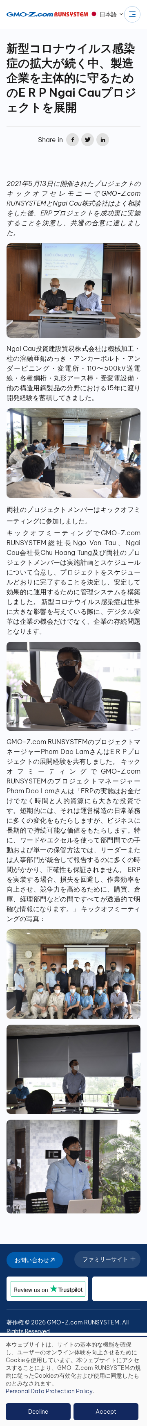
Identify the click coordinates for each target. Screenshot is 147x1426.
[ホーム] (47, 14)
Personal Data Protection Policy (49, 1391)
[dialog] (73, 1381)
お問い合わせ (32, 1260)
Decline (38, 1411)
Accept (106, 1411)
